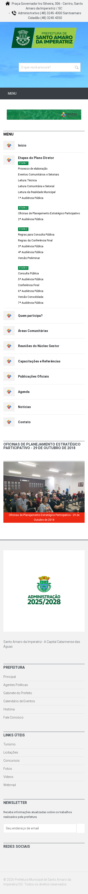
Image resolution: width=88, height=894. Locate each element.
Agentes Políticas (15, 685)
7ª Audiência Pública (30, 302)
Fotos (7, 768)
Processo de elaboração (32, 168)
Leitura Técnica (27, 180)
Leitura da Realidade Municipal (37, 192)
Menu (11, 93)
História (9, 709)
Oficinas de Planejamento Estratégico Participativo (49, 213)
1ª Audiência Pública (30, 198)
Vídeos (8, 777)
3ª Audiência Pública (30, 246)
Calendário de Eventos (19, 701)
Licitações (10, 752)
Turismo (9, 744)
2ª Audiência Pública (30, 219)
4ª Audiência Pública (30, 252)
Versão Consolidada (30, 297)
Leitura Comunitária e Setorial (36, 186)
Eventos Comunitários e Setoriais (38, 174)
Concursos (11, 760)
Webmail (9, 785)
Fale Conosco (13, 717)
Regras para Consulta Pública (36, 234)
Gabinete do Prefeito (17, 693)
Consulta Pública (28, 273)
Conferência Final (28, 285)
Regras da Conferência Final (35, 240)
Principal (9, 677)
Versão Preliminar (29, 258)
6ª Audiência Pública (30, 291)
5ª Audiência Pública (30, 279)
